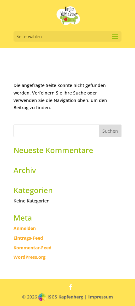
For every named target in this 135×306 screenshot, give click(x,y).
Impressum (100, 297)
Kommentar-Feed (32, 248)
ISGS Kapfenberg (65, 297)
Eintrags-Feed (28, 238)
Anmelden (25, 228)
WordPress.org (30, 257)
